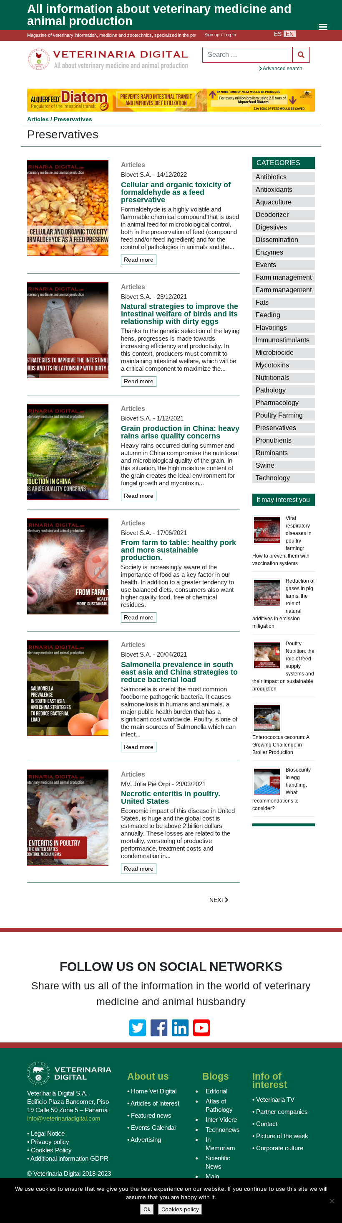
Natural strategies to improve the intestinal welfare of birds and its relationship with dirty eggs (179, 313)
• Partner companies (280, 1110)
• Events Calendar (151, 1126)
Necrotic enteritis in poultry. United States (170, 797)
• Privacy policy (48, 1140)
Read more (138, 258)
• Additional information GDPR (67, 1157)
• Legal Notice (46, 1132)
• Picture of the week (280, 1135)
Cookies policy (180, 1209)
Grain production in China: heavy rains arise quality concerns (180, 431)
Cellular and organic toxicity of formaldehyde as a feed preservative (176, 191)
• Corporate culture (277, 1147)
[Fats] (292, 302)
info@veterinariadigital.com (64, 1117)
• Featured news (149, 1114)
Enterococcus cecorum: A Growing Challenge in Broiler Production (280, 744)
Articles (38, 118)
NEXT (217, 899)
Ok (147, 1209)
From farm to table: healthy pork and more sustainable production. (178, 549)
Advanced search (282, 68)
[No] (331, 1201)
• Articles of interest (153, 1102)
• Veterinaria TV (273, 1098)
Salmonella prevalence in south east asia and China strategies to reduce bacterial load (179, 671)
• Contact (264, 1122)
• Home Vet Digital (151, 1090)
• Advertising (144, 1138)
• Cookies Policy (49, 1149)
